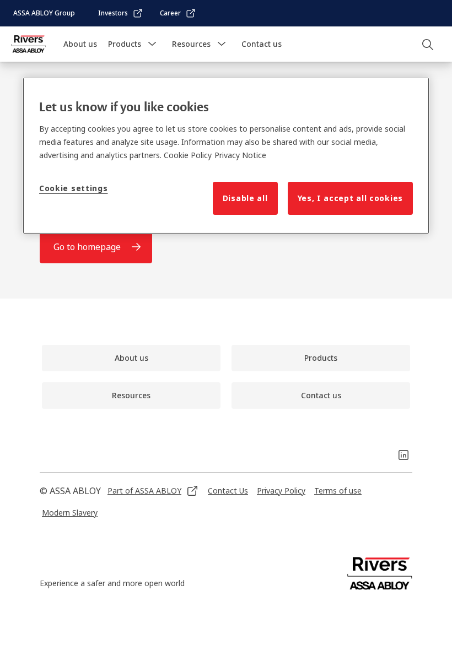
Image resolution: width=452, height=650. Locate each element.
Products (124, 44)
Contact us (261, 44)
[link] (120, 13)
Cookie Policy (188, 155)
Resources (191, 44)
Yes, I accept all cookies (350, 198)
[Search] (428, 44)
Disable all (245, 198)
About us (80, 44)
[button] (152, 44)
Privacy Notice (240, 155)
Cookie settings (73, 188)
